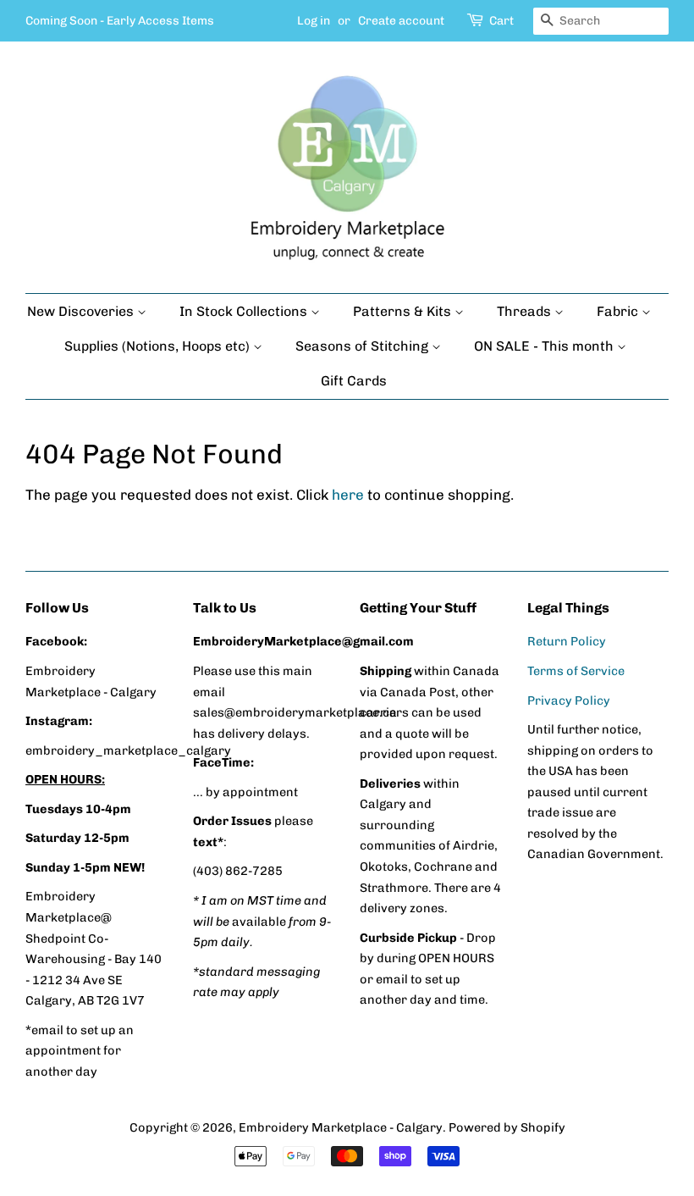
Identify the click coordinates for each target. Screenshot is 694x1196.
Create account (401, 21)
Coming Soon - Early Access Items (119, 21)
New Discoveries (82, 311)
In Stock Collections (245, 311)
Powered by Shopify (507, 1127)
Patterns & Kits (403, 311)
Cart (501, 21)
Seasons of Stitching (363, 346)
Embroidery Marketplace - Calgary (341, 1127)
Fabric (619, 311)
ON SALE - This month (545, 346)
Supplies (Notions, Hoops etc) (158, 346)
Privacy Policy (568, 700)
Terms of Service (576, 670)
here (348, 494)
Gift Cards (354, 381)
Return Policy (566, 641)
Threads (525, 311)
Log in (313, 21)
